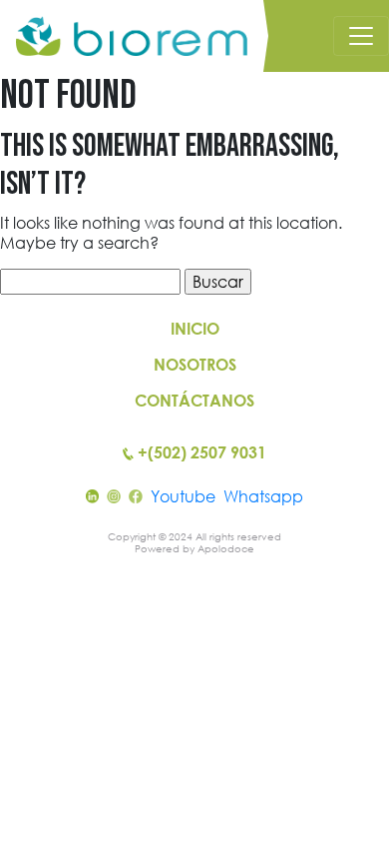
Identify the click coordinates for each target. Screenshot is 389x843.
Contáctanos (194, 401)
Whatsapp (263, 496)
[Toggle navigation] (361, 36)
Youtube (183, 496)
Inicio (195, 329)
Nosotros (195, 365)
